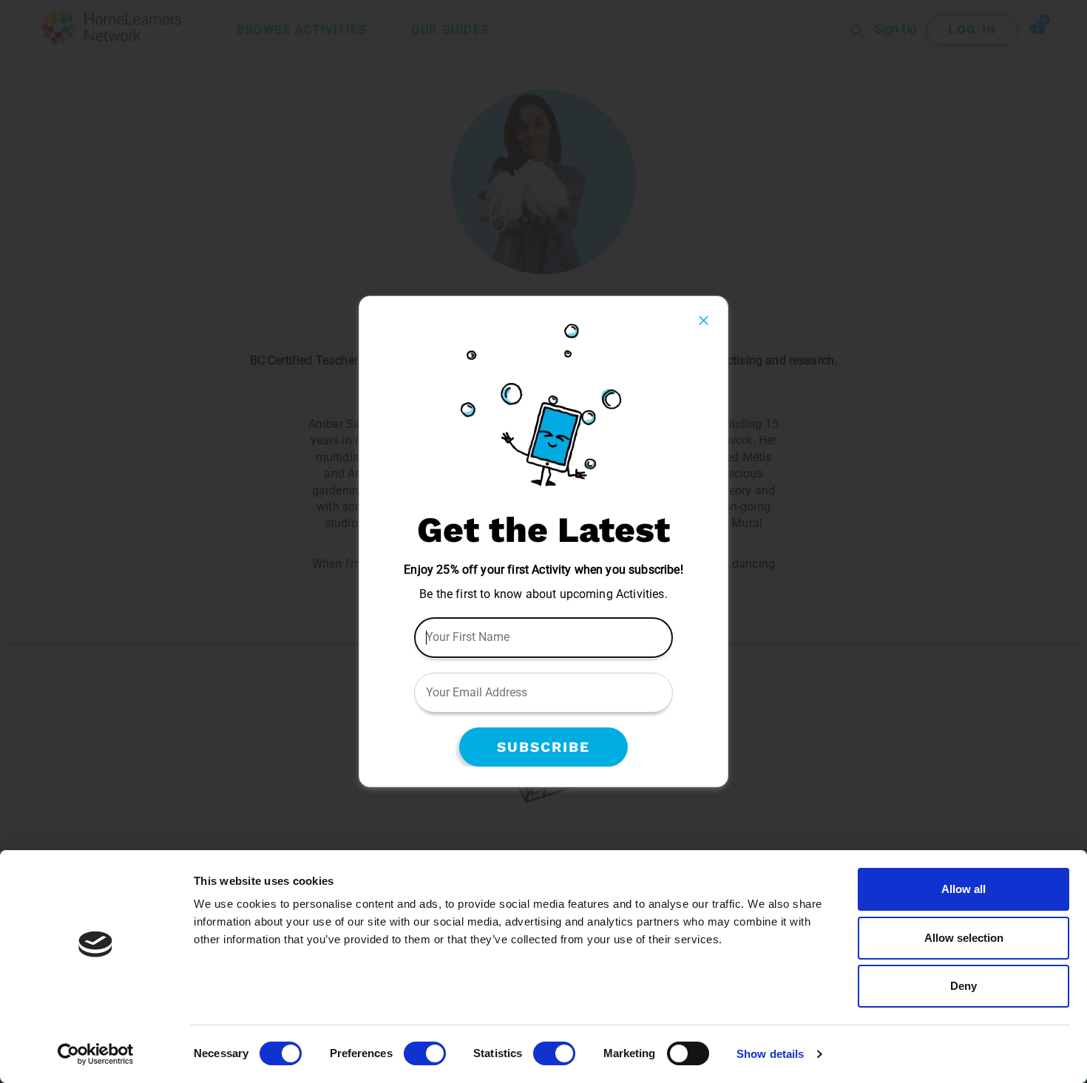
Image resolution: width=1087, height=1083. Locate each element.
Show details (770, 1054)
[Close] (703, 320)
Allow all (963, 889)
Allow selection (963, 937)
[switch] (425, 1053)
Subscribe (543, 747)
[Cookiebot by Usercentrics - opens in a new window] (95, 1054)
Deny (963, 986)
